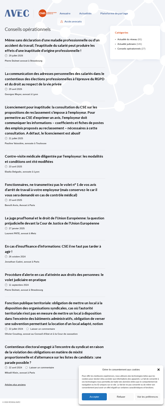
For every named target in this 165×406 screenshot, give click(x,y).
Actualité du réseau (127, 39)
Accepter (94, 396)
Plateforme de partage (114, 13)
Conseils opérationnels (129, 48)
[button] (158, 369)
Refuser (121, 396)
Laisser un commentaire (42, 329)
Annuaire (65, 13)
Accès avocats (73, 21)
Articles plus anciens (15, 384)
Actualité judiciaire (126, 44)
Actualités (85, 13)
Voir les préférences (147, 396)
